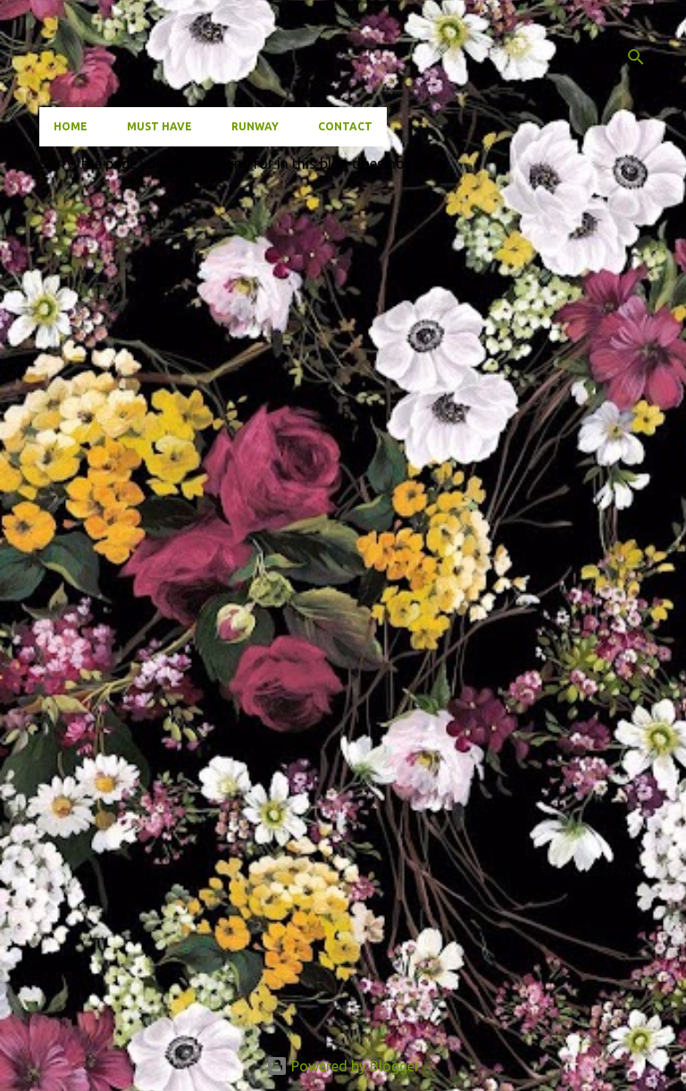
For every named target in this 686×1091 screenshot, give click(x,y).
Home (71, 126)
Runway (255, 126)
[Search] (636, 57)
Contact (345, 126)
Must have (159, 126)
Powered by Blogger (354, 1066)
